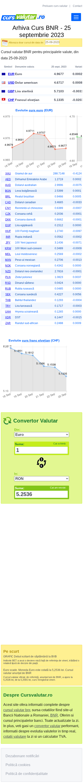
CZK (8, 213)
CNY (8, 208)
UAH (8, 311)
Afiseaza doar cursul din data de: (26, 42)
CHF (11, 100)
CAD (8, 202)
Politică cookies (18, 765)
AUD (8, 185)
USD (11, 82)
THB (8, 300)
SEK (8, 294)
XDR (8, 317)
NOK (8, 265)
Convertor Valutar (35, 421)
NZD (8, 271)
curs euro (36, 110)
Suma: (40, 444)
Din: (17, 429)
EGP (8, 225)
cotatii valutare (14, 736)
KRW (8, 248)
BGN (8, 190)
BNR (54, 715)
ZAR (8, 323)
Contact (77, 6)
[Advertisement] (41, 367)
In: (16, 473)
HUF (8, 231)
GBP (11, 91)
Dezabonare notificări (22, 756)
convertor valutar (47, 726)
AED (8, 179)
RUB (8, 288)
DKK (8, 219)
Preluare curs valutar (55, 6)
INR (8, 236)
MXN (8, 259)
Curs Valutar (23, 17)
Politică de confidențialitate (27, 774)
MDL (8, 254)
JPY (8, 242)
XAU (8, 173)
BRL (8, 196)
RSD (8, 282)
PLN (8, 277)
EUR (11, 74)
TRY (8, 305)
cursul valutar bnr (16, 710)
